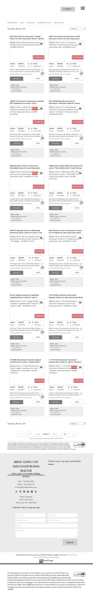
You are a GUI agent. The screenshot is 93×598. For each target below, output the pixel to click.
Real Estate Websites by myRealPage (46, 557)
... (33, 434)
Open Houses (59, 22)
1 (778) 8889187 (16, 89)
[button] (68, 9)
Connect (67, 9)
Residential (30, 22)
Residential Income (44, 22)
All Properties (12, 22)
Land (22, 22)
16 (65, 434)
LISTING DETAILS (16, 79)
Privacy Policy (71, 555)
